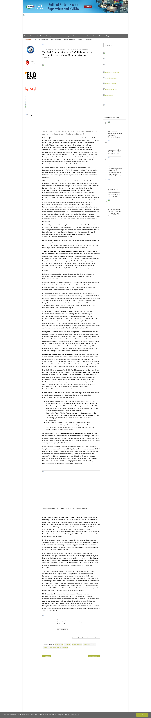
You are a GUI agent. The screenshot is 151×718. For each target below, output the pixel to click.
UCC (94, 644)
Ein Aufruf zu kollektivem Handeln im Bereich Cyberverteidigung (115, 134)
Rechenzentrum (69, 39)
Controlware (59, 644)
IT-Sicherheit (43, 39)
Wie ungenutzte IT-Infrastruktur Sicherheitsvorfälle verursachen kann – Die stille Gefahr (114, 192)
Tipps (108, 36)
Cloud (80, 39)
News (32, 36)
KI (35, 39)
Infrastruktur (85, 36)
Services (75, 36)
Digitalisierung (56, 39)
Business (58, 36)
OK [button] (142, 715)
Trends (39, 36)
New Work (88, 39)
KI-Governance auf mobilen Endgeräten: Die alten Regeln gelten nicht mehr (115, 212)
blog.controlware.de (62, 630)
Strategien (49, 36)
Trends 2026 (28, 39)
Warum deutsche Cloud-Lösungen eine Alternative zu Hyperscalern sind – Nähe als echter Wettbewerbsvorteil (115, 171)
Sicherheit (67, 644)
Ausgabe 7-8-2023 (83, 49)
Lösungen (67, 36)
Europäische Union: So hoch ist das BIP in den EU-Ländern (115, 152)
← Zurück (46, 656)
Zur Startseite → (94, 656)
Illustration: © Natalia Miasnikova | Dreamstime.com (86, 638)
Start (26, 36)
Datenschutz (87, 644)
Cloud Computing (53, 49)
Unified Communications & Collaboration (55, 647)
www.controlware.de (62, 628)
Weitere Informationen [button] (72, 715)
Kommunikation (98, 36)
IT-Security (63, 49)
